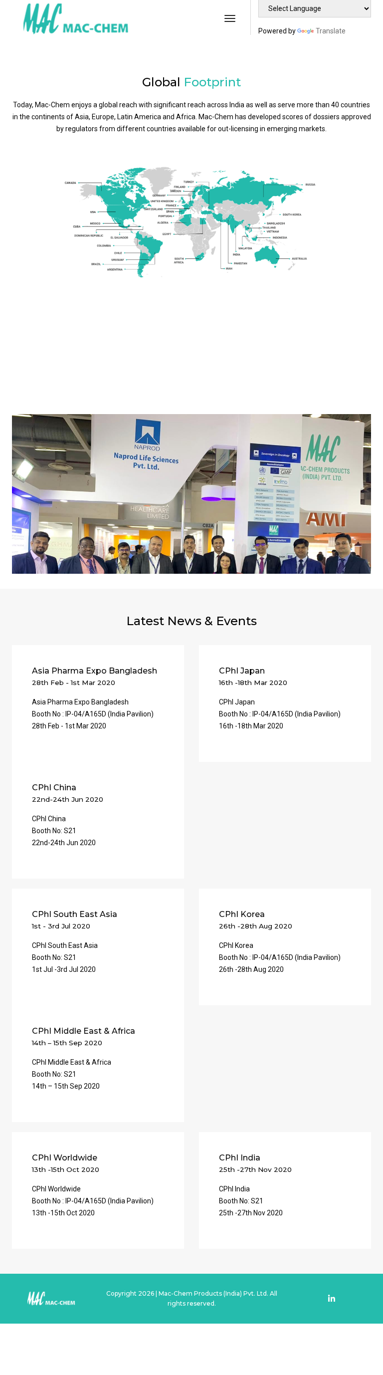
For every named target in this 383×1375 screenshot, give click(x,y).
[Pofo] (75, 18)
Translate (331, 31)
